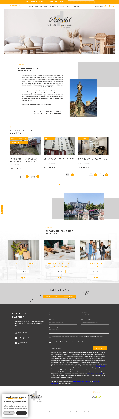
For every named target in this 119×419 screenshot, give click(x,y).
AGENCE (62, 6)
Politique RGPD (85, 411)
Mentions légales (68, 411)
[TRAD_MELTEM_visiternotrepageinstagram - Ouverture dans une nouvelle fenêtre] (2, 209)
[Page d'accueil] (34, 401)
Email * (52, 319)
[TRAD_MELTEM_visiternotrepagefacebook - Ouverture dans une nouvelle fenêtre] (2, 206)
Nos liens (79, 411)
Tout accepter (21, 413)
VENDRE (46, 6)
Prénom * (85, 312)
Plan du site (61, 411)
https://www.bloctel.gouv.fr (95, 374)
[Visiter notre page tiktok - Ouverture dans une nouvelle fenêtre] (2, 212)
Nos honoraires (54, 411)
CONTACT (68, 6)
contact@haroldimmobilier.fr (27, 338)
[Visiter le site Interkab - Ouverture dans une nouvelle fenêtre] (96, 397)
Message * (53, 327)
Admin (74, 411)
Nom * (51, 312)
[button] (59, 184)
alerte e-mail (76, 6)
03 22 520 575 (22, 333)
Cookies (90, 411)
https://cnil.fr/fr (100, 366)
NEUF (41, 6)
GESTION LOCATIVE (54, 6)
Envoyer (99, 348)
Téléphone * (86, 319)
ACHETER (31, 6)
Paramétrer (9, 413)
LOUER (36, 6)
